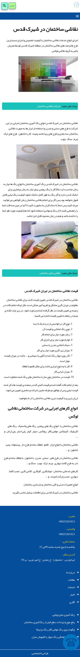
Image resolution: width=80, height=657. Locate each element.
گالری (72, 602)
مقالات (71, 580)
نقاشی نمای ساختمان (50, 273)
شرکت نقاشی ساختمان (48, 106)
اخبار (72, 594)
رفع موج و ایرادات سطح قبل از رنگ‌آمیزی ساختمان (49, 622)
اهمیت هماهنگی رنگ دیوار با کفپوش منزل (53, 637)
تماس (12, 6)
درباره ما (70, 572)
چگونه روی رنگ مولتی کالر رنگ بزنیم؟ (55, 629)
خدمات (71, 587)
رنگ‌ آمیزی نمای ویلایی (63, 615)
